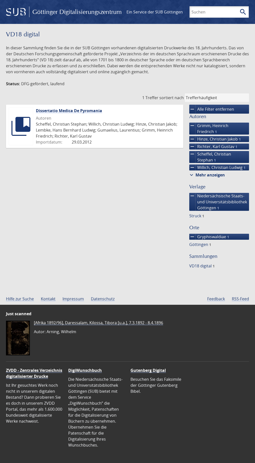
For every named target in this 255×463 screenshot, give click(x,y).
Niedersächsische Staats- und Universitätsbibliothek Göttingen (218, 202)
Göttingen (200, 244)
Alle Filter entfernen (211, 109)
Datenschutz (103, 299)
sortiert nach (171, 97)
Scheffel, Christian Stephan (210, 157)
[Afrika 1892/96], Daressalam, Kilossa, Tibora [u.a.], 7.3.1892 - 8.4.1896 (98, 322)
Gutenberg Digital (148, 370)
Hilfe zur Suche (20, 299)
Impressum (73, 299)
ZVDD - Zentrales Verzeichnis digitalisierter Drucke (34, 373)
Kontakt (48, 299)
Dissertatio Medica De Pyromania (69, 110)
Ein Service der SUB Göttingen (155, 12)
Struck (196, 216)
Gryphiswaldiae (209, 237)
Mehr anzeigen (207, 175)
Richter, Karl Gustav (213, 147)
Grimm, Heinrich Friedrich (208, 128)
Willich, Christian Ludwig (217, 167)
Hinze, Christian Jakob (215, 139)
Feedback (216, 299)
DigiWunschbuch (85, 370)
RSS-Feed (240, 299)
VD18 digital (202, 266)
